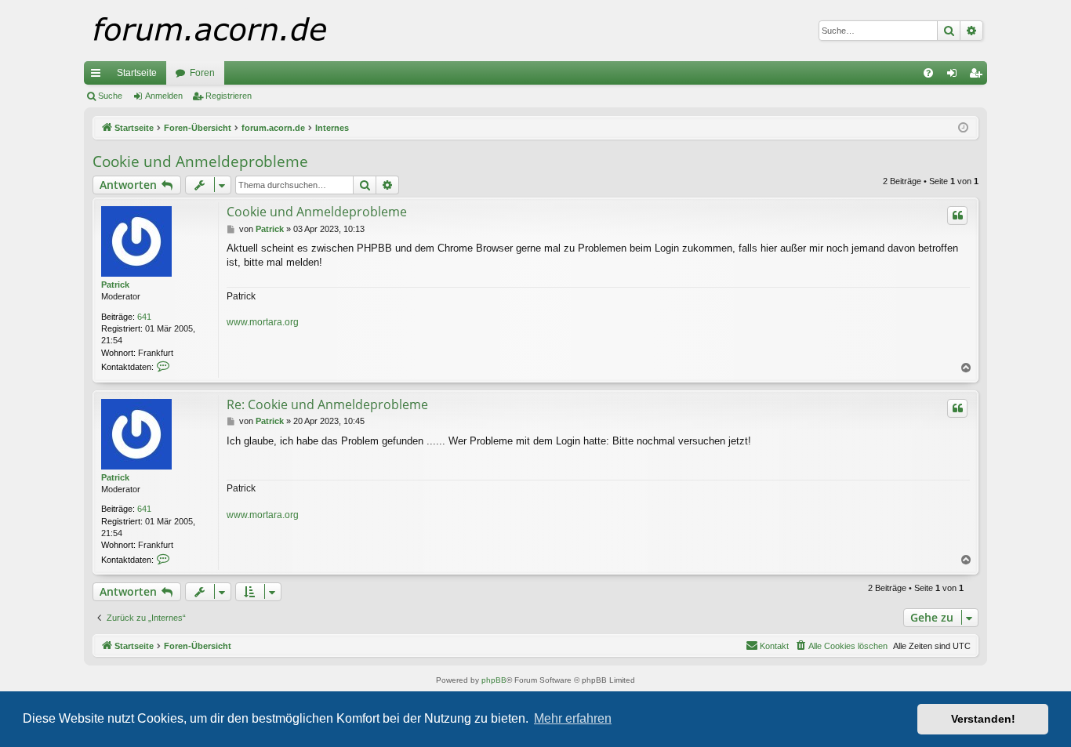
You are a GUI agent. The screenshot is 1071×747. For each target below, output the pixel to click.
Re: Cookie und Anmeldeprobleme (327, 404)
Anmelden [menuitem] (955, 76)
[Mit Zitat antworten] (957, 215)
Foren (202, 72)
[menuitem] (928, 73)
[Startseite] (240, 30)
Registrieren (228, 95)
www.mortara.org (263, 322)
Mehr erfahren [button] (573, 718)
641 (144, 316)
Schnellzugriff (98, 76)
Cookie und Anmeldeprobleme (200, 161)
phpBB (493, 680)
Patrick (115, 284)
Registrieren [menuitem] (978, 76)
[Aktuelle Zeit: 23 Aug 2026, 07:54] (963, 128)
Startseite (137, 72)
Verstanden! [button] (983, 719)
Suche (110, 95)
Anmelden (164, 95)
